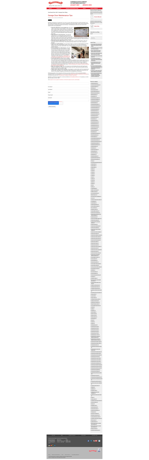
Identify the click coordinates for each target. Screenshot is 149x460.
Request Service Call (55, 457)
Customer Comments (72, 435)
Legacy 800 (93, 295)
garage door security (95, 244)
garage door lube (94, 224)
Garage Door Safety (94, 241)
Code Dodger (94, 202)
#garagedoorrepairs (95, 117)
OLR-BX (93, 321)
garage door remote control (96, 236)
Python (92, 397)
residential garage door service (96, 400)
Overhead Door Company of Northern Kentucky (67, 75)
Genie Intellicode (94, 260)
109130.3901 (93, 167)
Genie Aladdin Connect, (95, 257)
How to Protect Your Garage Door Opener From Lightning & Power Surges (96, 45)
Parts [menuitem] (84, 8)
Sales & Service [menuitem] (94, 8)
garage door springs (95, 251)
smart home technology (95, 410)
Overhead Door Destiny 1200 (96, 341)
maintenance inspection (95, 302)
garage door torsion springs (96, 252)
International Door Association (96, 292)
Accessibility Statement (75, 454)
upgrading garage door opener (96, 418)
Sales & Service (67, 454)
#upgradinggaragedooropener (96, 162)
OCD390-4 (93, 310)
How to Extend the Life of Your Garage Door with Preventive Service (96, 63)
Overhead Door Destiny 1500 (96, 343)
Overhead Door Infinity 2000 (96, 353)
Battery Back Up (94, 194)
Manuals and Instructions (56, 454)
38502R (93, 181)
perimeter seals (94, 390)
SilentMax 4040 (94, 405)
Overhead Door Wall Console (96, 381)
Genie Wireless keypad (95, 268)
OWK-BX (93, 387)
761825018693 (94, 188)
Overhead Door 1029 (95, 328)
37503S (93, 178)
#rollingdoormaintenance (95, 144)
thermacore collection (95, 413)
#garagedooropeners (95, 112)
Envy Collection (94, 207)
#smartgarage (94, 154)
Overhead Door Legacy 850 (96, 361)
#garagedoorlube (94, 102)
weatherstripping (77, 79)
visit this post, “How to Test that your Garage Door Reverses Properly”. (60, 56)
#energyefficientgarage (95, 91)
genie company (94, 258)
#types (92, 160)
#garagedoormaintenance (95, 105)
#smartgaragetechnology (95, 157)
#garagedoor (94, 96)
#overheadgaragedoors (95, 139)
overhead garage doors (95, 385)
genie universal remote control (96, 266)
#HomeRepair (94, 131)
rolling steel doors (94, 402)
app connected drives (95, 193)
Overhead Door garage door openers (69, 79)
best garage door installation (96, 196)
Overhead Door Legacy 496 (96, 358)
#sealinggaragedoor (95, 149)
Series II (93, 403)
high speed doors (94, 271)
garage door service (53, 79)
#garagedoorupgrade (95, 126)
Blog (62, 435)
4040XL (93, 186)
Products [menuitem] (59, 8)
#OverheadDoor (94, 136)
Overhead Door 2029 (95, 331)
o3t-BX (92, 308)
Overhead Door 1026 (95, 326)
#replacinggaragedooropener (96, 141)
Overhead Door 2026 (95, 329)
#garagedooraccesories (95, 97)
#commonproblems (94, 86)
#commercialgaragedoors (95, 84)
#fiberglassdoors (94, 94)
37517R (93, 180)
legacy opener (94, 297)
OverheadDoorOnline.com (75, 76)
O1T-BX (93, 307)
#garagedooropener (95, 110)
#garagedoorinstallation (95, 99)
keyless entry (93, 294)
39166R (93, 183)
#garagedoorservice (95, 123)
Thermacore (93, 411)
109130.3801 (93, 165)
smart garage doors (94, 408)
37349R (93, 175)
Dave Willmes (52, 17)
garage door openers (95, 233)
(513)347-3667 (74, 5)
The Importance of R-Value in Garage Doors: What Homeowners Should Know (96, 59)
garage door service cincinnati (96, 249)
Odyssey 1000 (94, 313)
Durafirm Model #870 (95, 204)
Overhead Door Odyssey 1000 (96, 366)
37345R (93, 173)
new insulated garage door (96, 305)
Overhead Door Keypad (95, 356)
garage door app (94, 216)
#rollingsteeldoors (94, 146)
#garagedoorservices (95, 125)
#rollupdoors (93, 147)
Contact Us (50, 457)
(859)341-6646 (87, 5)
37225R (93, 172)
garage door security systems (96, 246)
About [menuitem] (50, 8)
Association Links (94, 435)
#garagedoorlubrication (95, 104)
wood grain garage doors (95, 430)
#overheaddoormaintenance (96, 138)
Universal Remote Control (95, 416)
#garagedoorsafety (94, 120)
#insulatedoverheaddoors (95, 133)
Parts (62, 454)
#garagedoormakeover (95, 107)
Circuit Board (93, 201)
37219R (93, 170)
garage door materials (95, 227)
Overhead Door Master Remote (96, 364)
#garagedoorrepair (94, 115)
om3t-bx (93, 323)
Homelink (93, 276)
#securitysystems (94, 152)
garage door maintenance (59, 79)
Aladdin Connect (94, 191)
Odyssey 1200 (94, 315)
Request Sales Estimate (62, 457)
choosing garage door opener (96, 199)
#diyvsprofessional (94, 89)
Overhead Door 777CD (95, 334)
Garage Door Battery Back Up (96, 218)
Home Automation (94, 273)
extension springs (94, 209)
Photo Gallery (83, 435)
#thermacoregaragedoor (95, 159)
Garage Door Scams (95, 243)
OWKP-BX (93, 388)
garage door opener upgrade (96, 231)
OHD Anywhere (94, 316)
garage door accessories (95, 212)
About (49, 454)
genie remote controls (95, 265)
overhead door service (95, 375)
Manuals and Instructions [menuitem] (72, 8)
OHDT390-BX (94, 318)
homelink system (94, 278)
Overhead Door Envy (95, 344)
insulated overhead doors (95, 288)
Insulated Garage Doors (95, 286)
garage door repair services (96, 238)
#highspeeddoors (94, 128)
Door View (53, 435)
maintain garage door (95, 300)
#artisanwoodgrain (94, 83)
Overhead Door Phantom (95, 369)
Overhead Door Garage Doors (96, 351)
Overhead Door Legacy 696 (96, 359)
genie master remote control (96, 263)
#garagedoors (94, 118)
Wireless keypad (94, 428)
